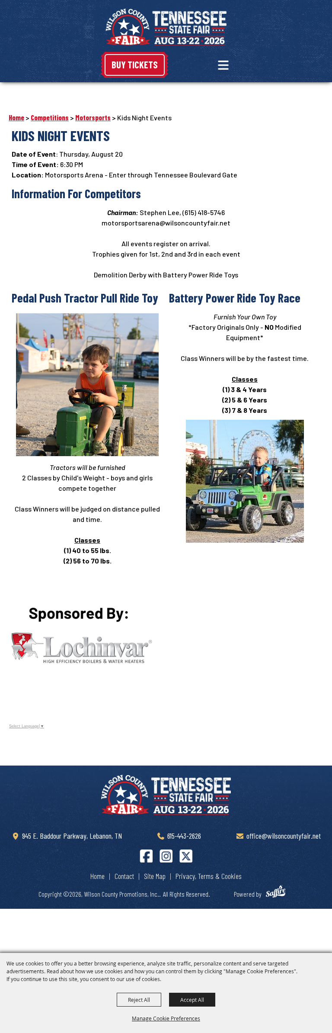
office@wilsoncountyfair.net (283, 835)
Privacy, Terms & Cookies (209, 876)
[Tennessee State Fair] (166, 794)
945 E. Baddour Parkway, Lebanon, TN (72, 835)
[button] (223, 65)
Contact (124, 876)
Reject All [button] (139, 999)
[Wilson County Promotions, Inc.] (166, 27)
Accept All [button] (192, 999)
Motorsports (93, 117)
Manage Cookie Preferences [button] (166, 1018)
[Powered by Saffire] (280, 893)
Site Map (155, 876)
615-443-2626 (184, 835)
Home (16, 117)
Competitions (50, 117)
